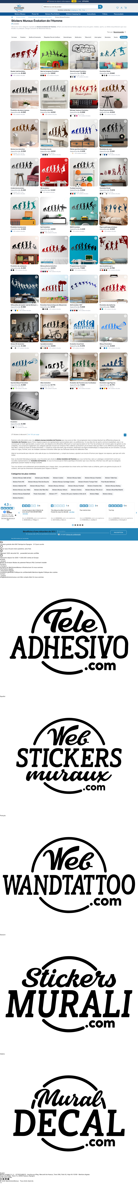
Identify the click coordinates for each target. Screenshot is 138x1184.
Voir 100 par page (33, 434)
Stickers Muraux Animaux (56, 486)
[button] (11, 75)
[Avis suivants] (136, 512)
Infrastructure (26, 567)
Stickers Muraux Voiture (59, 490)
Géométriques (67, 37)
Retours (28, 562)
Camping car (74, 10)
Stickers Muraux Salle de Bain (22, 478)
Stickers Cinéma (76, 490)
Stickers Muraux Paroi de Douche (38, 482)
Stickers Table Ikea (111, 478)
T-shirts (104, 14)
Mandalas (108, 37)
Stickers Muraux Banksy (113, 486)
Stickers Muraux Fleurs (37, 486)
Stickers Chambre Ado (94, 486)
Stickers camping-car (73, 14)
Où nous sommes (37, 567)
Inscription (118, 532)
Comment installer (41, 562)
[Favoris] (117, 8)
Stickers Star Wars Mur (41, 490)
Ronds (116, 37)
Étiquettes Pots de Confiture (52, 37)
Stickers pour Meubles (42, 478)
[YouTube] (8, 1179)
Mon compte (24, 577)
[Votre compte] (121, 8)
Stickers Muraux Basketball (21, 494)
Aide (30, 577)
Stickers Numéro (18, 498)
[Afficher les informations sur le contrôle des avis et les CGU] (15, 515)
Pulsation (23, 37)
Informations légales (7, 571)
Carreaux (14, 37)
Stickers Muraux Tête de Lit (93, 490)
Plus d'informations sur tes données (19, 538)
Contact (3, 575)
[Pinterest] (6, 1179)
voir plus (25, 513)
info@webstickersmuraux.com (10, 577)
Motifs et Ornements (35, 37)
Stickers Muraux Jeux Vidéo (21, 490)
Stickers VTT (53, 494)
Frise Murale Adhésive (108, 482)
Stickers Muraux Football (76, 486)
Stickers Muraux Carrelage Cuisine (63, 482)
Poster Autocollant (39, 494)
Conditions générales (7, 572)
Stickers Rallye (94, 494)
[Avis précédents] (18, 512)
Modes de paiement (19, 562)
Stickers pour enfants (52, 14)
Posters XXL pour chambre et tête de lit (73, 494)
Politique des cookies (50, 572)
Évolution (123, 37)
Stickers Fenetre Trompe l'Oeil (87, 482)
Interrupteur (98, 37)
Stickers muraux (20, 14)
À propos (4, 566)
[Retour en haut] (1, 1183)
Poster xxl (35, 14)
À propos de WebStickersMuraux (11, 567)
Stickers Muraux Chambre (93, 478)
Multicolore (78, 37)
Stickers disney (107, 494)
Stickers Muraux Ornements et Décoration (40, 17)
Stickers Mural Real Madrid (114, 490)
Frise (83, 10)
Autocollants (91, 14)
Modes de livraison (6, 562)
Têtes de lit (88, 37)
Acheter (3, 561)
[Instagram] (1, 1179)
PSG (80, 10)
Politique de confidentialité (73, 534)
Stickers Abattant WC (19, 486)
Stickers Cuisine (58, 478)
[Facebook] (3, 1179)
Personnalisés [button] (118, 14)
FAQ (33, 562)
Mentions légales (37, 572)
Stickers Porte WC (18, 482)
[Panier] (125, 8)
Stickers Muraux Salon (74, 478)
